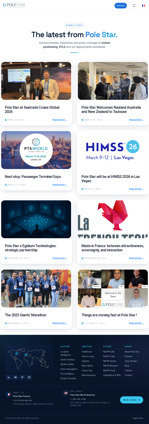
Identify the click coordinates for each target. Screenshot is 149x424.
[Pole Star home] (14, 5)
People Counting (68, 378)
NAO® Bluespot (110, 366)
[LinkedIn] (8, 377)
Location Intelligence (66, 353)
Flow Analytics (67, 374)
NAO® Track (109, 356)
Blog (127, 366)
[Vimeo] (22, 377)
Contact (121, 5)
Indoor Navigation (69, 369)
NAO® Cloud (109, 370)
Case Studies (131, 361)
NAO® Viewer (109, 361)
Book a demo (129, 400)
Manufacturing (88, 375)
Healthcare (87, 352)
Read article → (60, 119)
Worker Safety (67, 364)
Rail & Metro (87, 366)
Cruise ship (87, 370)
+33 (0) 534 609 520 (22, 400)
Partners (128, 356)
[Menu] (132, 6)
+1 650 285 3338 (78, 399)
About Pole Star (132, 352)
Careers (128, 370)
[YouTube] (15, 377)
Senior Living (88, 356)
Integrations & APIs (112, 375)
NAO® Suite (108, 352)
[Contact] (29, 377)
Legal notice (137, 418)
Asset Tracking (67, 359)
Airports (85, 361)
